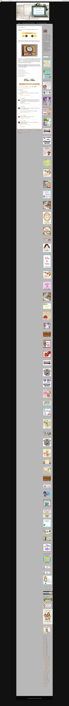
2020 (45, 643)
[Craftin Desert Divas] (47, 526)
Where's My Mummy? (47, 668)
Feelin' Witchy (47, 663)
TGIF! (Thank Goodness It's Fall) (47, 665)
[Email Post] (30, 86)
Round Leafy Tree (23, 58)
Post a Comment (22, 126)
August (46, 672)
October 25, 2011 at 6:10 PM (25, 124)
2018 (45, 646)
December (47, 656)
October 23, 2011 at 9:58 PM (25, 95)
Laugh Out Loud (47, 669)
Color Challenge (21, 27)
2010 (45, 683)
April (46, 678)
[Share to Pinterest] (35, 86)
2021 (45, 642)
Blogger (40, 698)
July (45, 674)
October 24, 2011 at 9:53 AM (25, 112)
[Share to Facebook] (34, 86)
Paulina (21, 106)
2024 (45, 638)
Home (29, 130)
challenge (24, 29)
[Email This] (32, 86)
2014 (45, 651)
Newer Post (20, 130)
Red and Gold (47, 660)
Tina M (21, 98)
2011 (45, 655)
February (46, 680)
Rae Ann (45, 33)
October (46, 659)
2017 (45, 647)
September (47, 671)
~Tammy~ (22, 115)
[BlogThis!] (32, 86)
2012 (45, 654)
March (46, 679)
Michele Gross (22, 91)
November (47, 658)
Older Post (38, 130)
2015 (45, 650)
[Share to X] (33, 86)
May (46, 676)
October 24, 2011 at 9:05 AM (25, 103)
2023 (45, 639)
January (46, 682)
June (46, 675)
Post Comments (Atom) (26, 132)
